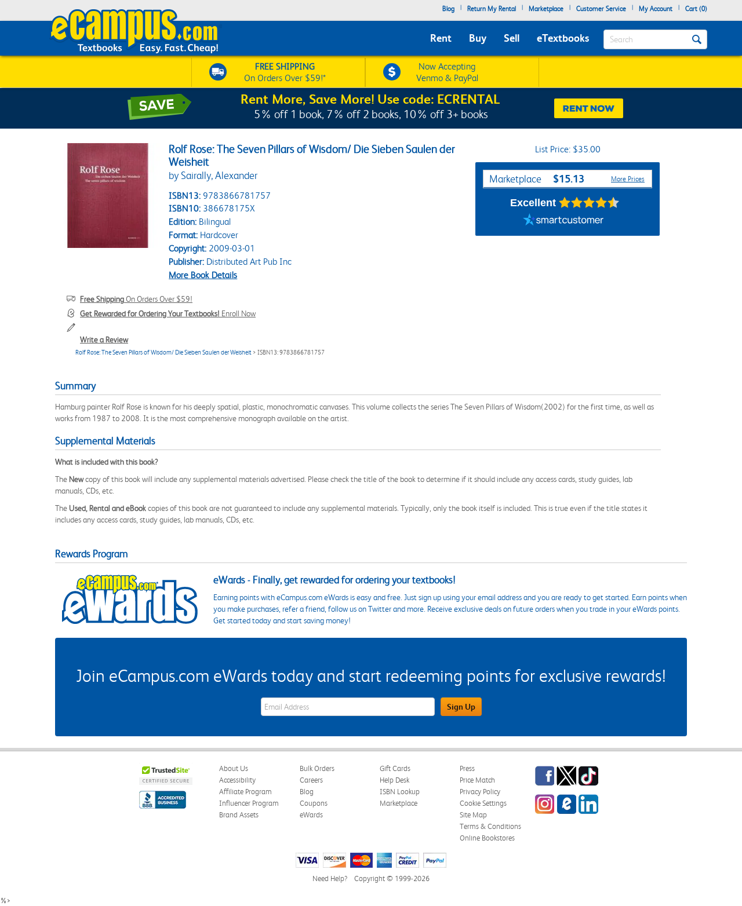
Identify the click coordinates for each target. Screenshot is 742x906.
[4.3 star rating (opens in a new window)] (589, 203)
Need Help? (329, 878)
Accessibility (237, 780)
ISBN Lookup (400, 791)
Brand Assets (239, 814)
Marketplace (546, 9)
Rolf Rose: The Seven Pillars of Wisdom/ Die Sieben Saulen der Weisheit (163, 352)
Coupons (314, 803)
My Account (655, 9)
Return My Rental (491, 9)
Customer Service (601, 9)
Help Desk (394, 780)
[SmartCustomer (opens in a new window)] (563, 221)
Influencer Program (249, 803)
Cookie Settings (483, 803)
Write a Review (104, 339)
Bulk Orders (317, 768)
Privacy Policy (480, 791)
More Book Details (203, 274)
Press (467, 768)
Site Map (473, 814)
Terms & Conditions (490, 826)
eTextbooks (563, 38)
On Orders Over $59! (136, 299)
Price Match (477, 780)
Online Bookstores (487, 838)
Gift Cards (395, 768)
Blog (448, 9)
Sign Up (461, 706)
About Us (233, 768)
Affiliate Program (245, 791)
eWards (311, 814)
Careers (311, 780)
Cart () (696, 9)
